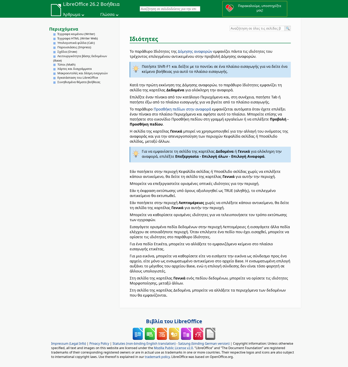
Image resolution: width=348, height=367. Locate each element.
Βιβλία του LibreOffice (174, 321)
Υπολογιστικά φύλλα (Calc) (76, 43)
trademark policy (157, 357)
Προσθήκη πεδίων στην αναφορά (182, 108)
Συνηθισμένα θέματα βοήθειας (78, 82)
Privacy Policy (99, 343)
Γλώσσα (107, 14)
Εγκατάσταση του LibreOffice (77, 77)
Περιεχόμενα (63, 29)
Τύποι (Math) (66, 64)
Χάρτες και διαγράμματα (74, 69)
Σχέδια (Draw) (67, 51)
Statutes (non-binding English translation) (144, 343)
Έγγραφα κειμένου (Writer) (76, 34)
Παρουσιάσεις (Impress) (74, 47)
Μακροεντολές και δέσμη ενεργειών (82, 73)
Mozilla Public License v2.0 (173, 348)
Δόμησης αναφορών (195, 51)
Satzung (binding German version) (204, 343)
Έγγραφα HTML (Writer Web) (77, 38)
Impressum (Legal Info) (68, 343)
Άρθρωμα (71, 14)
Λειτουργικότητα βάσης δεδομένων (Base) (80, 58)
